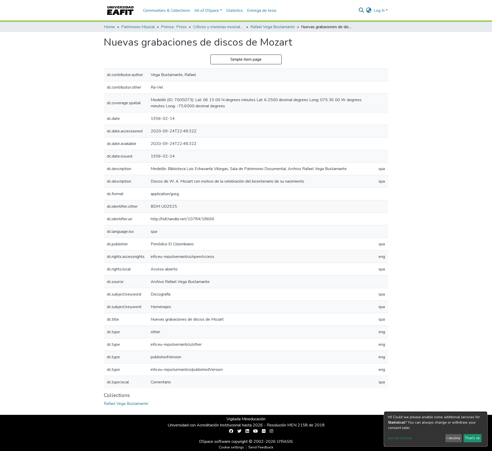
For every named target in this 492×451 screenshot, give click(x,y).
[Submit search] (361, 10)
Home (109, 27)
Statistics (234, 10)
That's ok (472, 438)
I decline (453, 438)
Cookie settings (231, 447)
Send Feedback (260, 447)
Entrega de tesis (261, 10)
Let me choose (400, 438)
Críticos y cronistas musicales (218, 27)
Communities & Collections (166, 10)
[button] (369, 10)
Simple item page (246, 59)
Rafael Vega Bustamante (272, 27)
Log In (379, 10)
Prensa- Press (174, 27)
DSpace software (214, 441)
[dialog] (435, 429)
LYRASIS (285, 441)
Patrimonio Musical (138, 27)
